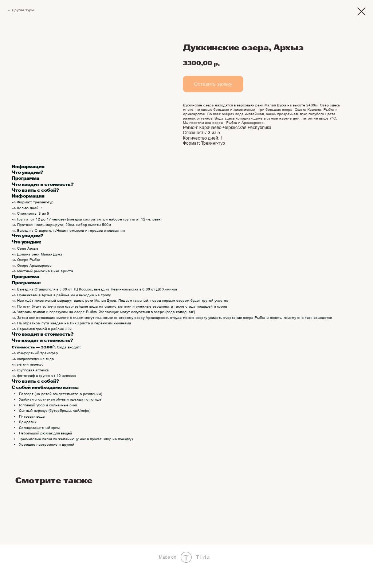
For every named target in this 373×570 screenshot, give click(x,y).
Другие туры (23, 10)
